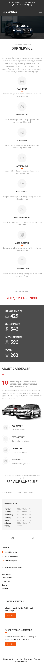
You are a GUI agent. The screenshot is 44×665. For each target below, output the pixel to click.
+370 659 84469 (20, 5)
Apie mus (5, 588)
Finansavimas (7, 578)
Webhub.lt (37, 659)
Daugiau (10, 615)
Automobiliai (6, 574)
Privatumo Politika (21, 661)
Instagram (32, 538)
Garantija (5, 585)
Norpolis (19, 659)
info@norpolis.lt (29, 2)
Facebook (12, 538)
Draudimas (6, 581)
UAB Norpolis (11, 552)
